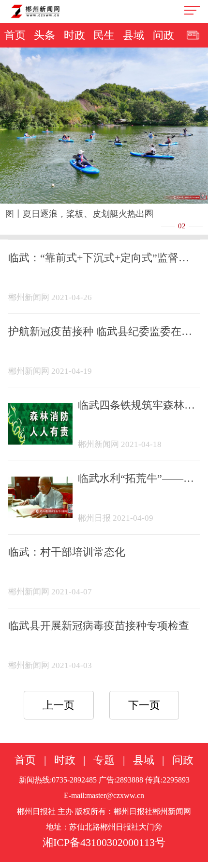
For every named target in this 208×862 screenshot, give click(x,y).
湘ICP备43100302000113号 (104, 842)
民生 (104, 35)
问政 (163, 35)
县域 (133, 35)
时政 (74, 35)
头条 (44, 35)
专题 (104, 760)
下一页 (144, 705)
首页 (15, 35)
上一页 (58, 705)
